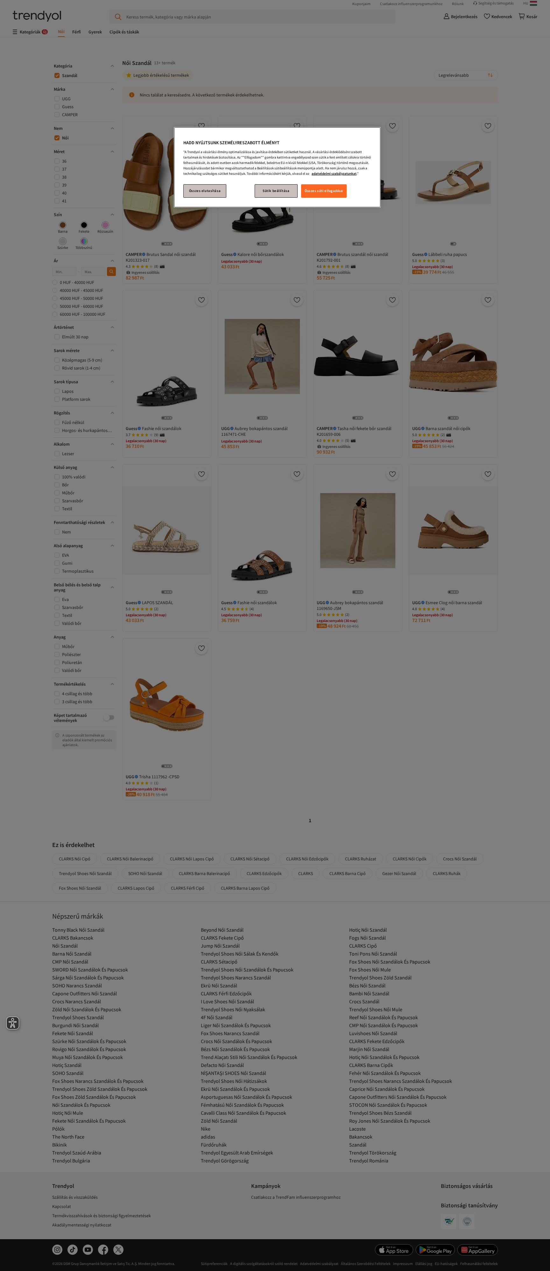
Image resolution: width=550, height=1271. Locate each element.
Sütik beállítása (276, 190)
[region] (277, 167)
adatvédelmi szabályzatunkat (334, 173)
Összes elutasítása (205, 190)
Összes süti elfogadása (324, 190)
